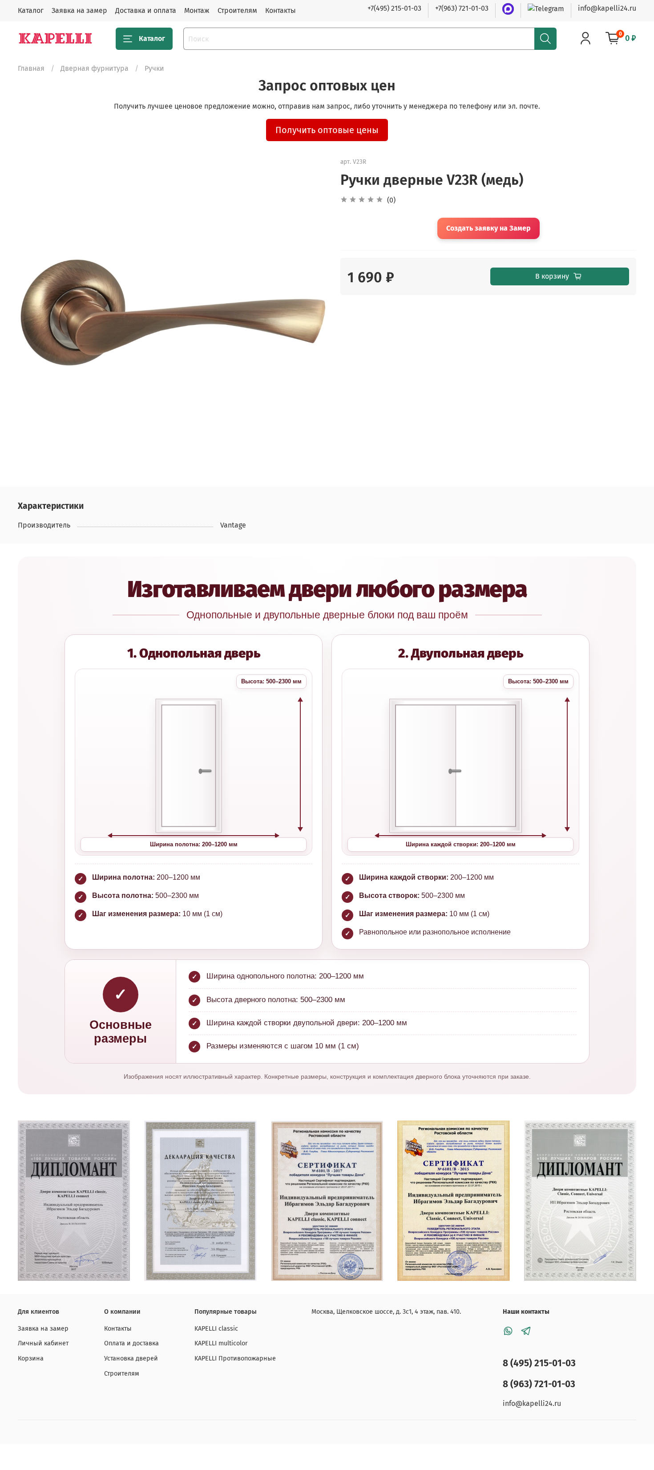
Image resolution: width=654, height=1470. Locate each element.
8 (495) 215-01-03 (539, 1363)
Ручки (154, 68)
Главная (31, 68)
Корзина (31, 1358)
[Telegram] (546, 8)
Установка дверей (131, 1358)
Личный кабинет (43, 1343)
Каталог (31, 10)
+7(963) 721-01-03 (461, 8)
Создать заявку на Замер (488, 228)
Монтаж (197, 10)
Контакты (280, 10)
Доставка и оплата (145, 10)
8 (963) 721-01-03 (539, 1384)
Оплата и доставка (131, 1343)
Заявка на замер (79, 10)
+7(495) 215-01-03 (394, 8)
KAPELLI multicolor (221, 1343)
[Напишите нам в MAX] (508, 9)
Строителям (237, 10)
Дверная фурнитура (95, 68)
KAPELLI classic (216, 1328)
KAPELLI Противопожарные (235, 1358)
